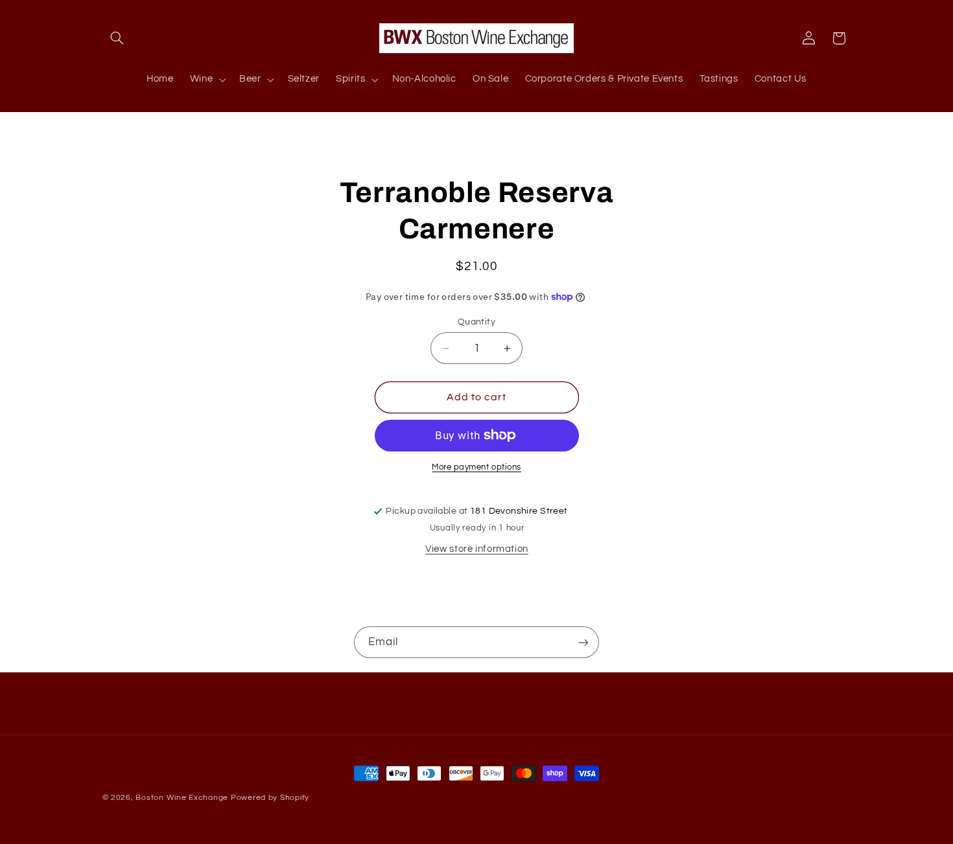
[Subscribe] (583, 642)
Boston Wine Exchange (181, 797)
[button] (117, 38)
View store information (476, 549)
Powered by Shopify (270, 797)
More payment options (476, 467)
